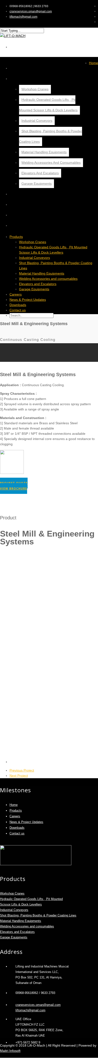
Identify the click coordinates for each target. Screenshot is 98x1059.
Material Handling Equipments (44, 152)
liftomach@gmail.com (23, 16)
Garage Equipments (36, 183)
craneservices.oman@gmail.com (31, 11)
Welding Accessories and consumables (51, 162)
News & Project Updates (34, 204)
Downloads (23, 215)
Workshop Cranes (35, 89)
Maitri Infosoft (10, 1051)
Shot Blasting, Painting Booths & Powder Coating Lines (38, 915)
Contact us (22, 225)
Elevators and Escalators (40, 173)
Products (21, 79)
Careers (20, 194)
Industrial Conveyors (36, 121)
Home (17, 68)
